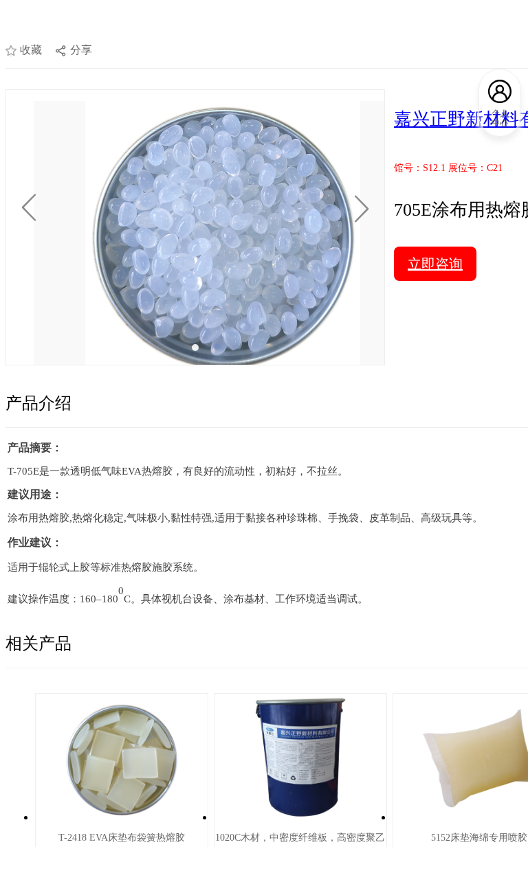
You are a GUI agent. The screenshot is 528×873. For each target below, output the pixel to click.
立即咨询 (435, 263)
